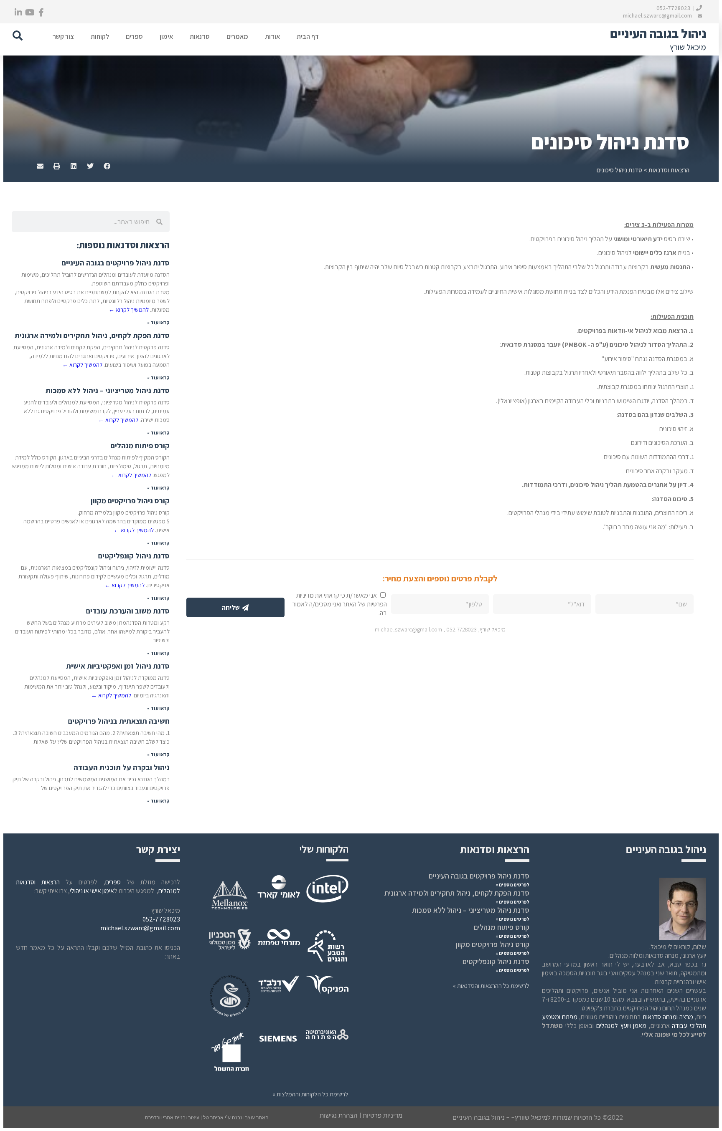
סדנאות (200, 36)
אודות (272, 36)
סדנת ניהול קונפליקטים (134, 555)
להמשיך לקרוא (129, 309)
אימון (166, 36)
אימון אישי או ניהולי (92, 890)
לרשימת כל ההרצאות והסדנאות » (491, 986)
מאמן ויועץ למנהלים (621, 1025)
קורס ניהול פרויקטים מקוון (130, 500)
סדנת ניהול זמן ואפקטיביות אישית (118, 666)
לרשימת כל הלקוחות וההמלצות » (310, 1094)
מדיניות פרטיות (382, 1115)
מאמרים (237, 36)
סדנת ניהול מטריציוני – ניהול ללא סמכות (108, 390)
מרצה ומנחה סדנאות (668, 1016)
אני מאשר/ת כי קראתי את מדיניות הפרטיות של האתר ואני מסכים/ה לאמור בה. (339, 604)
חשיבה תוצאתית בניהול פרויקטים (119, 721)
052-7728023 (673, 8)
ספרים (134, 36)
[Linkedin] (18, 12)
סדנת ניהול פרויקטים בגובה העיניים (116, 263)
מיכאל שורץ (688, 47)
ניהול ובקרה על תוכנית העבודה (122, 767)
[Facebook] (41, 12)
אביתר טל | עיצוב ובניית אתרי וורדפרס (185, 1118)
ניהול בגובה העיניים (658, 33)
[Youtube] (29, 12)
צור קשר (63, 36)
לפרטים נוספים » (512, 884)
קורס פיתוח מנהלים (140, 445)
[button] (17, 35)
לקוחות (100, 36)
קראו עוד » (158, 322)
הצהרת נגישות (339, 1115)
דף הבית (308, 36)
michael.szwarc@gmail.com (658, 15)
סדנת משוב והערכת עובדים (128, 611)
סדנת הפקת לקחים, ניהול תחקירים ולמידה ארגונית (92, 335)
